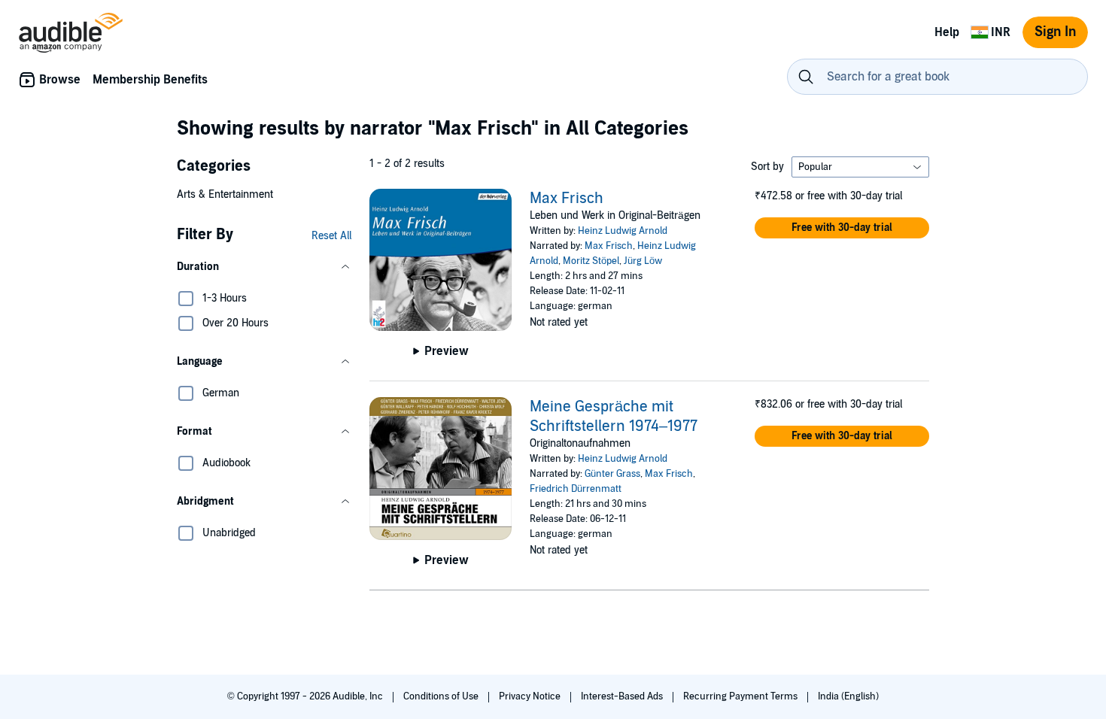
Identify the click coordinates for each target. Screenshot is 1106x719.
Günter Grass (612, 474)
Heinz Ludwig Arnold (622, 231)
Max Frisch (566, 199)
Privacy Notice (531, 696)
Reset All (331, 235)
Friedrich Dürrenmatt (575, 489)
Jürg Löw (643, 261)
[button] (264, 267)
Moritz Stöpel (591, 261)
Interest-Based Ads (623, 696)
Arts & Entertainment (225, 194)
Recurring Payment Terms (741, 696)
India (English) (848, 696)
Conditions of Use (442, 696)
